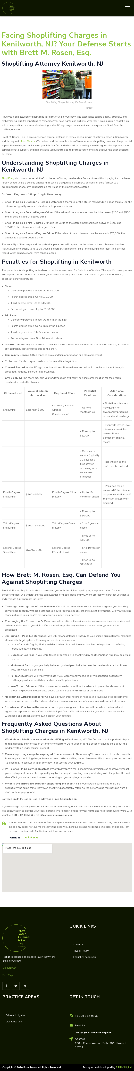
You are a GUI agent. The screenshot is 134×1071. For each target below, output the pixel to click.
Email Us (80, 1025)
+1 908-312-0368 (86, 1016)
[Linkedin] (25, 986)
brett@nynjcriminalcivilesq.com (93, 1032)
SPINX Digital (124, 1067)
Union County (27, 141)
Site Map (7, 975)
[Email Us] (71, 1025)
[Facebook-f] (6, 986)
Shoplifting (8, 178)
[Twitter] (16, 986)
